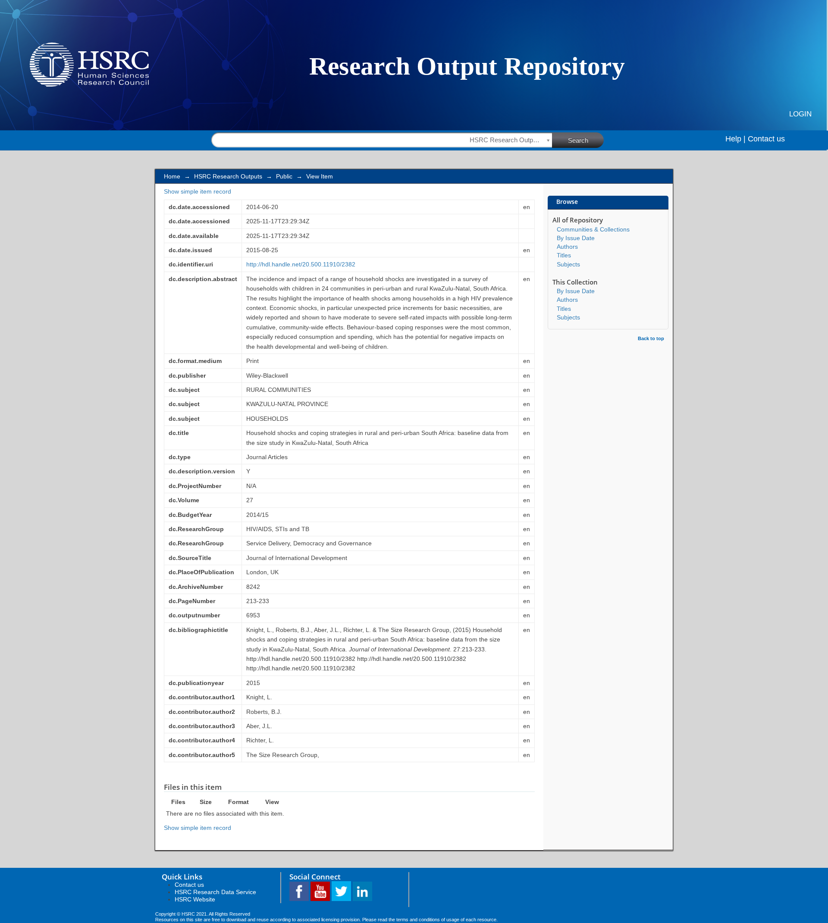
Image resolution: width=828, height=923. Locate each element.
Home (172, 176)
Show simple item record (197, 191)
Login (800, 114)
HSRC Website (195, 899)
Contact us (766, 139)
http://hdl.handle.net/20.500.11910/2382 (300, 264)
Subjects (568, 264)
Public (284, 176)
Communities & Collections (593, 229)
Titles (564, 255)
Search (578, 140)
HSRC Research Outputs (228, 176)
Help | (735, 139)
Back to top (651, 338)
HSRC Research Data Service (215, 892)
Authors (567, 246)
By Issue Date (576, 238)
